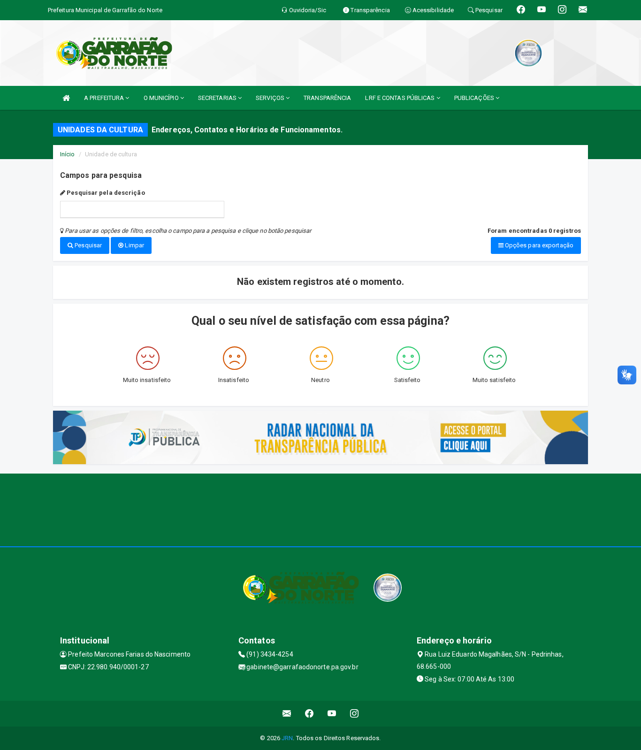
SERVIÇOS (271, 97)
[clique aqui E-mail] (287, 713)
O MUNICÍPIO (162, 97)
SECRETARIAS (218, 97)
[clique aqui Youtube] (332, 713)
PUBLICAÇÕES (475, 97)
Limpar (133, 245)
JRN (287, 738)
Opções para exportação (538, 245)
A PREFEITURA (104, 97)
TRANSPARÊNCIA (327, 97)
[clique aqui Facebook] (309, 713)
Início (67, 154)
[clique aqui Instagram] (354, 713)
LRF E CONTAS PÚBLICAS (400, 97)
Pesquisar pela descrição (105, 192)
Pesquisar (87, 245)
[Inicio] (66, 98)
